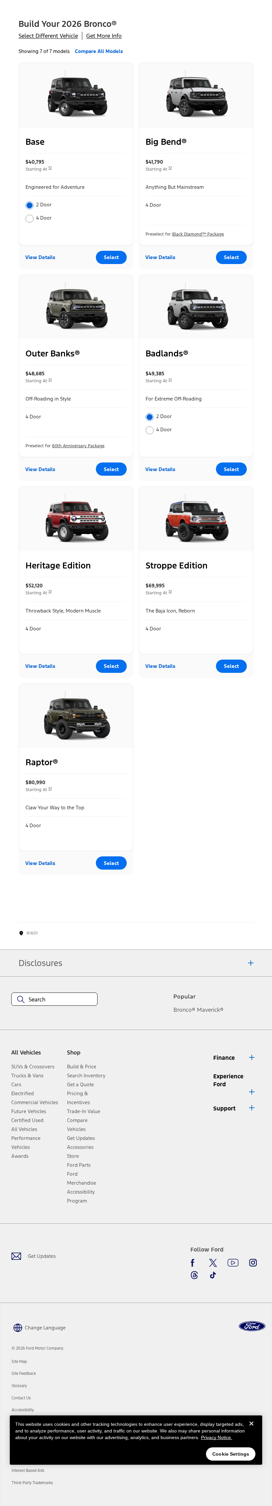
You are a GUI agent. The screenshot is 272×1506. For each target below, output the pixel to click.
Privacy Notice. (216, 1437)
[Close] (251, 1429)
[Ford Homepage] (252, 1326)
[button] (234, 1058)
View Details (40, 257)
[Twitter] (213, 1263)
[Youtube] (233, 1263)
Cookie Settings (230, 1454)
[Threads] (194, 1275)
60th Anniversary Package (78, 446)
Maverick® (210, 1009)
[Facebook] (194, 1263)
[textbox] (54, 999)
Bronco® (184, 1009)
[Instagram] (253, 1263)
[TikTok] (213, 1275)
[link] (19, 1361)
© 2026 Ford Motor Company (37, 1348)
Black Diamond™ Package (198, 234)
